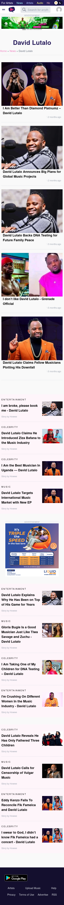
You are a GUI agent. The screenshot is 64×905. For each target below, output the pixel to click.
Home (3, 51)
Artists (11, 888)
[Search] (24, 9)
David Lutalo (26, 51)
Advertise (43, 894)
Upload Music (33, 888)
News (13, 51)
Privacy (11, 894)
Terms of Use (26, 894)
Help (53, 888)
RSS (54, 894)
